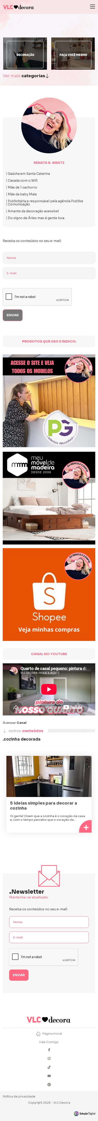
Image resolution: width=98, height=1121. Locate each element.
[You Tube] (49, 1076)
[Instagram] (49, 1059)
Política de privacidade (19, 1096)
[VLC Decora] (19, 7)
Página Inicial (52, 1034)
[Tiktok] (49, 1067)
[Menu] (92, 7)
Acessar (14, 723)
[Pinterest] (49, 1085)
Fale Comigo (49, 1042)
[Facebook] (49, 1050)
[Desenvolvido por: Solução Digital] (84, 1113)
